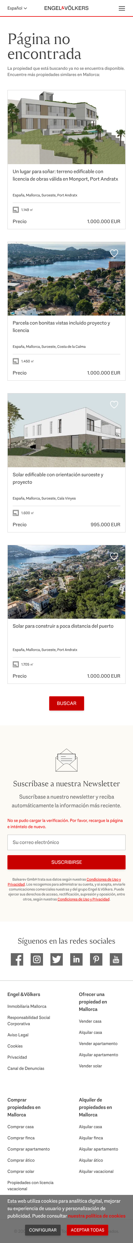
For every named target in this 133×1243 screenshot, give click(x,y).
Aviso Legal (17, 1035)
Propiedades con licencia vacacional (30, 1185)
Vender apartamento (98, 1043)
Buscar (66, 703)
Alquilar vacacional (96, 1171)
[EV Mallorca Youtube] (116, 959)
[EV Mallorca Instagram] (37, 959)
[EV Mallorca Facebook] (17, 959)
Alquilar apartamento (98, 1054)
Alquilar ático (91, 1160)
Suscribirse (66, 862)
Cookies (15, 1046)
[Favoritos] (114, 101)
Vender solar (90, 1066)
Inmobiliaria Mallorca (26, 1006)
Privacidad (17, 1057)
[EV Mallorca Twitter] (56, 959)
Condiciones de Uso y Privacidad (83, 899)
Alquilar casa (90, 1032)
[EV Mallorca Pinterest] (96, 959)
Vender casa (90, 1021)
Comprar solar (20, 1171)
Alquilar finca (91, 1138)
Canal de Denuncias (25, 1068)
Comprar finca (21, 1138)
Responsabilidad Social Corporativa (28, 1020)
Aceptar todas (87, 1230)
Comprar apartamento (28, 1149)
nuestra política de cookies (97, 1216)
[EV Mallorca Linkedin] (76, 959)
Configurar (43, 1230)
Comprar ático (21, 1160)
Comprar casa (20, 1126)
